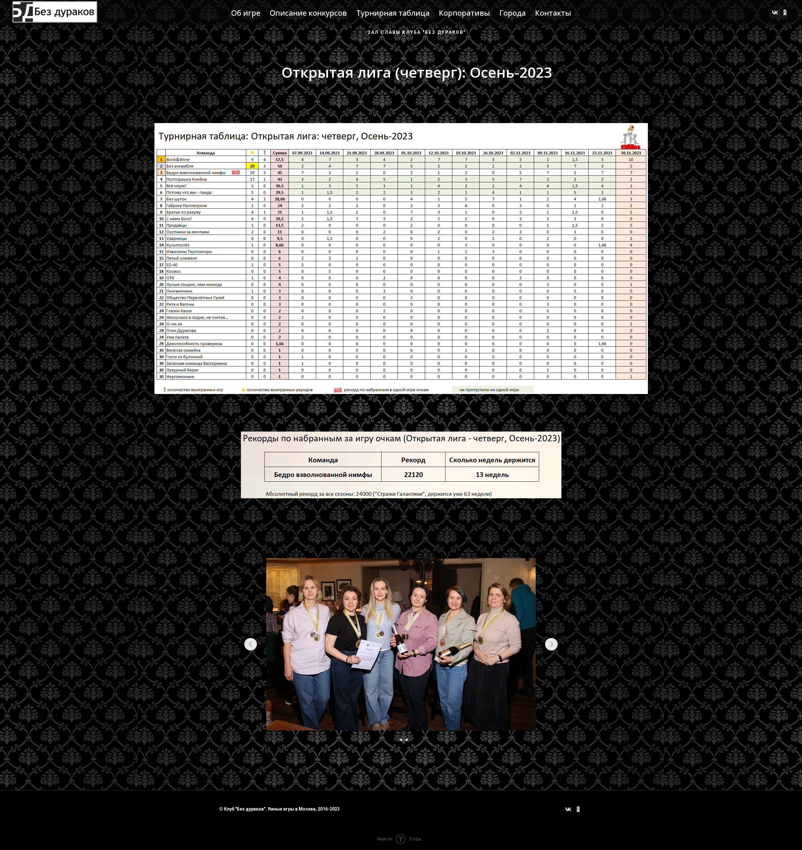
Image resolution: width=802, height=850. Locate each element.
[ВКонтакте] (775, 12)
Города (512, 13)
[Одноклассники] (785, 12)
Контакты (553, 13)
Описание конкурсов (308, 13)
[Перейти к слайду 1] (395, 740)
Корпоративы (464, 13)
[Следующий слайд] (551, 644)
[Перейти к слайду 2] (401, 740)
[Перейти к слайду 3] (406, 740)
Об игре (245, 13)
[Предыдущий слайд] (250, 644)
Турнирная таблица (393, 13)
